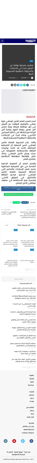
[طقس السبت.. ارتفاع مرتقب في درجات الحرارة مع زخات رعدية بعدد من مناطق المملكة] (10, 234)
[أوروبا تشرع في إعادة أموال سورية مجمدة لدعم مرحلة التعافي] (5, 329)
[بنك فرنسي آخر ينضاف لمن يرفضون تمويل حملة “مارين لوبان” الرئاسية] (5, 321)
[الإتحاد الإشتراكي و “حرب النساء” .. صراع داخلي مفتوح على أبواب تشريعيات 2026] (5, 306)
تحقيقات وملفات (28, 433)
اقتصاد (31, 392)
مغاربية (31, 423)
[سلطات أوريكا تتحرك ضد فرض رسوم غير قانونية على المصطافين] (5, 345)
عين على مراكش (28, 426)
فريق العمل (18, 452)
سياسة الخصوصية (18, 454)
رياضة (32, 411)
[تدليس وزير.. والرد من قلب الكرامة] (27, 254)
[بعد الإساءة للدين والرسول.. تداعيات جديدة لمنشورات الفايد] (5, 313)
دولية (32, 382)
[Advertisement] (18, 19)
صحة (32, 414)
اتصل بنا (10, 452)
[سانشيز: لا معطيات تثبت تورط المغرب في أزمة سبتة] (5, 353)
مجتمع (31, 395)
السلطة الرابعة (29, 429)
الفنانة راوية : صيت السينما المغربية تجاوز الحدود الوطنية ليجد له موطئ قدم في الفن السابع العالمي (28, 214)
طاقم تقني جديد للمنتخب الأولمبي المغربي (8, 213)
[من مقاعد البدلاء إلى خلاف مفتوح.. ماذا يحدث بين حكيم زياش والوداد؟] (5, 290)
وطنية (31, 61)
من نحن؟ (27, 452)
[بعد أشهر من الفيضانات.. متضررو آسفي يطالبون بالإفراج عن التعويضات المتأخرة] (5, 337)
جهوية (31, 375)
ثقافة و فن (30, 407)
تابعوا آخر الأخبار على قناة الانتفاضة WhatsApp (18, 194)
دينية (32, 398)
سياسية (31, 385)
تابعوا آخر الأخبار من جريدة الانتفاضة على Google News (18, 188)
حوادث (32, 401)
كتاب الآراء (30, 417)
